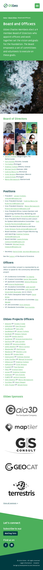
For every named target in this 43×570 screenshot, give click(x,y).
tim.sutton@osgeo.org (29, 216)
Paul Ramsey (19, 367)
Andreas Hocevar (23, 357)
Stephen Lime (21, 352)
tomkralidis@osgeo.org (21, 224)
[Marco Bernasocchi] (31, 150)
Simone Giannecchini (24, 339)
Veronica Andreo (19, 344)
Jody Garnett (30, 287)
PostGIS (8, 367)
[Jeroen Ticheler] (9, 127)
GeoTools (8, 342)
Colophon (36, 563)
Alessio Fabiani (21, 334)
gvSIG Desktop (10, 347)
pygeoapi (8, 375)
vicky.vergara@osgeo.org (26, 229)
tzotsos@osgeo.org (12, 237)
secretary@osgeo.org (31, 252)
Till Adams (30, 277)
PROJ (7, 370)
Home (5, 18)
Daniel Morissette (30, 279)
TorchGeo (8, 382)
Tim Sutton (9, 164)
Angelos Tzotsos (11, 167)
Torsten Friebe (19, 324)
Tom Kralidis (10, 162)
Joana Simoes (10, 177)
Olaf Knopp (21, 349)
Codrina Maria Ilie (12, 172)
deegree (8, 324)
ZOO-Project (9, 385)
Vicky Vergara (10, 174)
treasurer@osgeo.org (13, 247)
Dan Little (19, 329)
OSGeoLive (9, 362)
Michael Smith (10, 169)
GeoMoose (9, 329)
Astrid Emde (17, 252)
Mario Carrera (24, 347)
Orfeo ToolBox (10, 359)
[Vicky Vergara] (9, 150)
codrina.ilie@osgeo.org (14, 204)
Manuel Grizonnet (25, 359)
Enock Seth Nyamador (13, 292)
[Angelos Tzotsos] (9, 139)
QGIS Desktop (10, 380)
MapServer (9, 352)
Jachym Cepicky (19, 377)
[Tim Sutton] (31, 127)
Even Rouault (20, 326)
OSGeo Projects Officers (18, 319)
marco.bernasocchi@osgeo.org (17, 209)
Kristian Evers (17, 370)
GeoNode (8, 334)
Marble (7, 354)
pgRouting (9, 364)
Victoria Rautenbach (16, 284)
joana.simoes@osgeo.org (15, 242)
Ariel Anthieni (25, 305)
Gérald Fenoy (22, 385)
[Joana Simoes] (20, 150)
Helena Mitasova (31, 282)
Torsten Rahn (18, 354)
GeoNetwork (9, 331)
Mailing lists (10, 533)
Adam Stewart (20, 382)
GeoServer (9, 339)
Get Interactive (35, 565)
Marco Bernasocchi (12, 179)
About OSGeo (12, 18)
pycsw (7, 372)
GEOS (7, 336)
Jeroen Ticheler (11, 156)
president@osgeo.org (13, 198)
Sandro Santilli (17, 336)
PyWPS (7, 377)
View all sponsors (9, 503)
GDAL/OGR (8, 326)
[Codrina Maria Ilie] (31, 139)
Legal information (26, 563)
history (12, 256)
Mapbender (9, 349)
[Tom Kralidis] (20, 127)
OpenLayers (9, 357)
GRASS (7, 344)
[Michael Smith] (20, 139)
